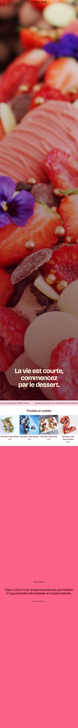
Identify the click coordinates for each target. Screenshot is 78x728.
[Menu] (2, 3)
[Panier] (76, 3)
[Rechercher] (6, 3)
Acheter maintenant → (39, 601)
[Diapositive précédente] (2, 425)
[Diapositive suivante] (17, 425)
